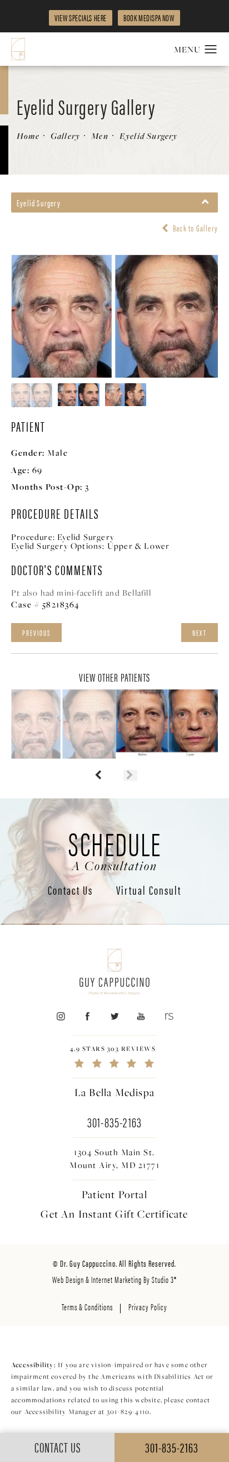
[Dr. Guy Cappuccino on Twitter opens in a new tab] (114, 1016)
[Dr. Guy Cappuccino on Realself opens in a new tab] (168, 1016)
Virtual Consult (148, 891)
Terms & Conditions (87, 1306)
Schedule (114, 849)
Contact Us (70, 891)
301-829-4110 (128, 1411)
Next (199, 632)
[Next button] (130, 775)
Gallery (65, 136)
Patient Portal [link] (114, 1194)
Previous (36, 632)
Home (28, 136)
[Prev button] (99, 775)
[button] (211, 49)
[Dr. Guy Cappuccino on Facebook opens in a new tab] (87, 1016)
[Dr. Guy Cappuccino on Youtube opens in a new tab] (141, 1016)
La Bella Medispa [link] (114, 1092)
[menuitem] (60, 1016)
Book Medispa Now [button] (149, 17)
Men (99, 136)
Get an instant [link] (114, 1213)
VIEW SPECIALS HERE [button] (80, 17)
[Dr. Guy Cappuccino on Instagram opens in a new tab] (60, 1016)
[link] (114, 1056)
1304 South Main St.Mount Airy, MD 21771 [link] (114, 1158)
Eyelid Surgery (149, 136)
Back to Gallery (194, 228)
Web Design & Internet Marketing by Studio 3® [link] (114, 1279)
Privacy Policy (147, 1306)
